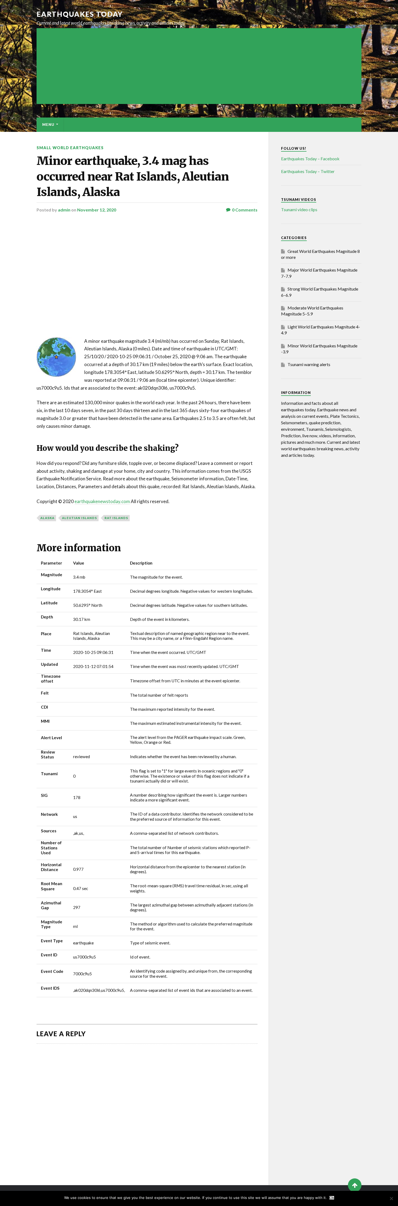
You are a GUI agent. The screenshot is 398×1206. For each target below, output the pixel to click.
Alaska (47, 518)
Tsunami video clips (299, 209)
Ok (332, 1198)
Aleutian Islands (79, 518)
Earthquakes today (80, 14)
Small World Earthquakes (70, 147)
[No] (391, 1198)
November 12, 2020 (96, 209)
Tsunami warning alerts (309, 364)
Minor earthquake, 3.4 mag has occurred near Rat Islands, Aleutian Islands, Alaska (133, 176)
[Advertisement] (199, 66)
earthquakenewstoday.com (102, 501)
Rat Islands (116, 518)
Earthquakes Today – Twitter (308, 171)
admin (64, 209)
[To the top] (354, 1185)
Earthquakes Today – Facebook (310, 158)
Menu (48, 124)
